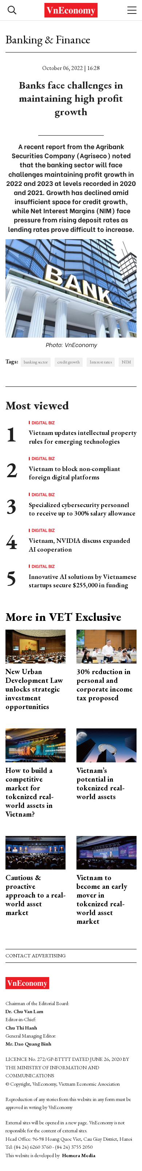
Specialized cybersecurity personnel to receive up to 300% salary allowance (82, 509)
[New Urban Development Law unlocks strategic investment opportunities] (35, 646)
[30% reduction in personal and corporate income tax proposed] (106, 646)
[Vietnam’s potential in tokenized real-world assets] (106, 744)
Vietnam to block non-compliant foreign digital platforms (74, 472)
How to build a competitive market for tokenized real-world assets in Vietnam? (29, 792)
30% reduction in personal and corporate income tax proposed (104, 685)
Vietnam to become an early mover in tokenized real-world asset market (101, 899)
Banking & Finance (47, 39)
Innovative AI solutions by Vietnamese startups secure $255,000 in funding (83, 580)
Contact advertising (35, 955)
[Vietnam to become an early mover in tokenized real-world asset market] (106, 852)
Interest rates (101, 362)
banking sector (36, 362)
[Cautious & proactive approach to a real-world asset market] (35, 852)
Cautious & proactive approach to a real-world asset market (35, 895)
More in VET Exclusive (63, 617)
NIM (126, 362)
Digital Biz (43, 422)
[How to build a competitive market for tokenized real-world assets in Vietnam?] (35, 744)
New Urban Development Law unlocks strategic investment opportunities (34, 689)
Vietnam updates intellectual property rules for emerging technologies (83, 436)
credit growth (69, 362)
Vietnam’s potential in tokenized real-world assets (100, 783)
